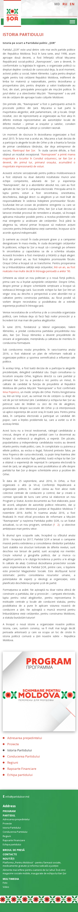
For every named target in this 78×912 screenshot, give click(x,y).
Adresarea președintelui (24, 738)
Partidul (9, 815)
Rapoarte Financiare (21, 769)
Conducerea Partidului (23, 756)
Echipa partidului (20, 775)
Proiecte (13, 744)
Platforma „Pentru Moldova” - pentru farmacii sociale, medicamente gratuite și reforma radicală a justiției (32, 864)
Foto (5, 882)
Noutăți (8, 858)
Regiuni (12, 762)
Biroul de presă (14, 850)
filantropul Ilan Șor (24, 150)
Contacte (10, 854)
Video (6, 887)
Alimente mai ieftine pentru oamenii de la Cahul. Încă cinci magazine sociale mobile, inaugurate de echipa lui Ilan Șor (34, 871)
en (72, 4)
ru (64, 4)
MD (57, 4)
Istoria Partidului (19, 750)
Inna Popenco (11, 392)
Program (9, 811)
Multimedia (11, 879)
